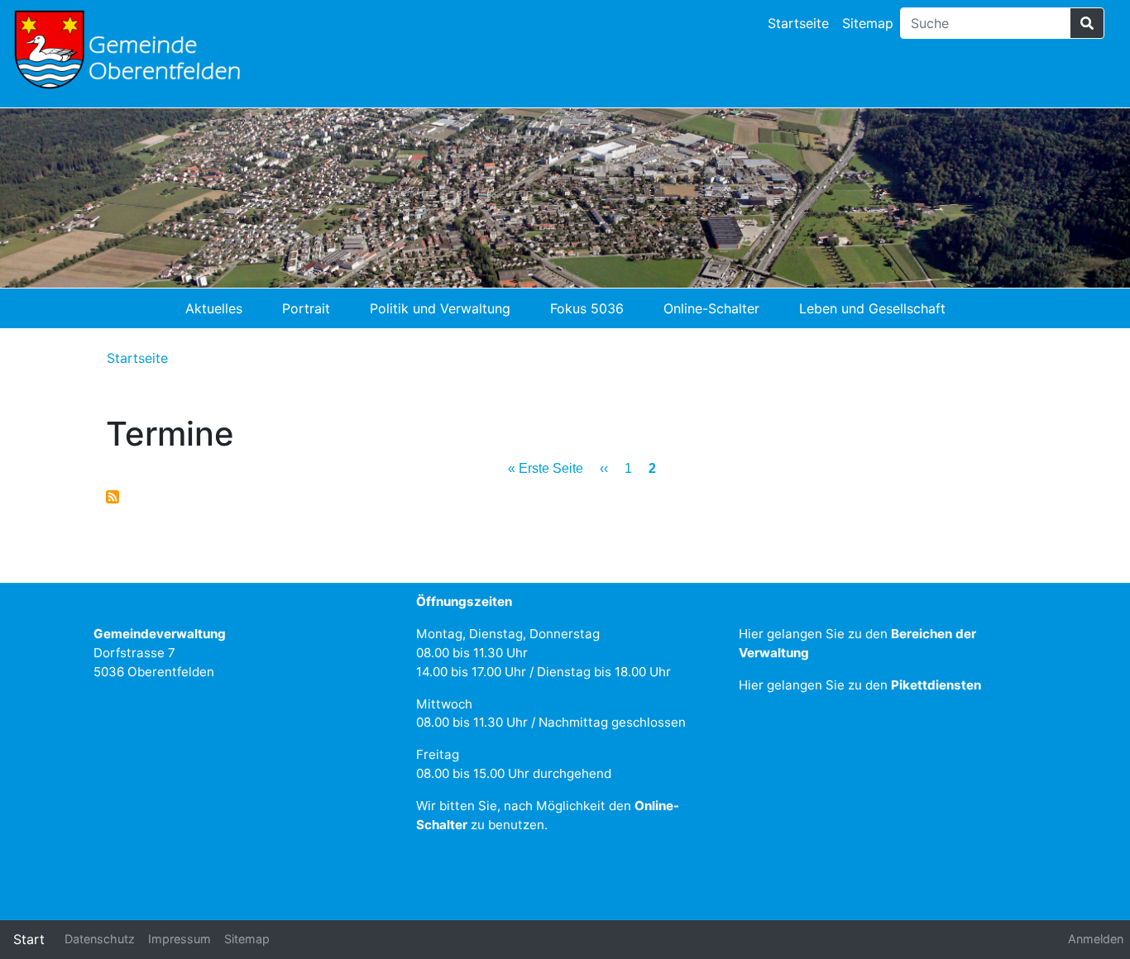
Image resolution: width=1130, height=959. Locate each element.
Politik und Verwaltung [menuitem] (440, 308)
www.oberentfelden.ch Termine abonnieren (112, 496)
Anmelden (1095, 939)
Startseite (798, 23)
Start (29, 939)
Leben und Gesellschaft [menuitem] (872, 308)
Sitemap (867, 23)
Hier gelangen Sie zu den (860, 685)
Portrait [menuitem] (306, 308)
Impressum (179, 939)
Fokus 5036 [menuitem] (587, 308)
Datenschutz (100, 939)
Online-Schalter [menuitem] (711, 308)
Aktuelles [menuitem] (213, 308)
